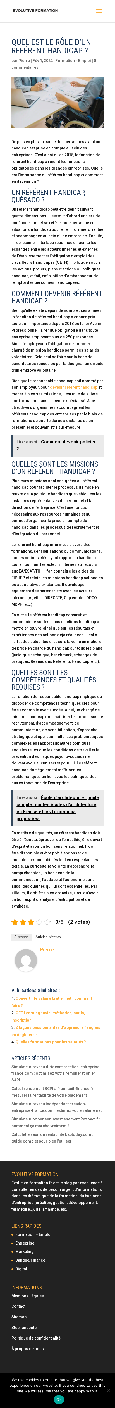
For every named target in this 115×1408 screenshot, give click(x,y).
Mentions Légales (27, 1296)
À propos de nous (27, 1349)
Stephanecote (24, 1327)
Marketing (24, 1251)
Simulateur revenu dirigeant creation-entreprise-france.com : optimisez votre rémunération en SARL (56, 1073)
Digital (21, 1269)
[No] (108, 1390)
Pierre (24, 60)
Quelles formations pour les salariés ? (51, 1042)
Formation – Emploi (33, 1234)
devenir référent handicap (73, 387)
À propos (21, 937)
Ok (58, 1399)
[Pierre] (26, 968)
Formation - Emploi (73, 60)
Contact (18, 1306)
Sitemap (19, 1317)
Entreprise (24, 1243)
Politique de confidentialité (36, 1338)
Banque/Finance (30, 1260)
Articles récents (48, 937)
